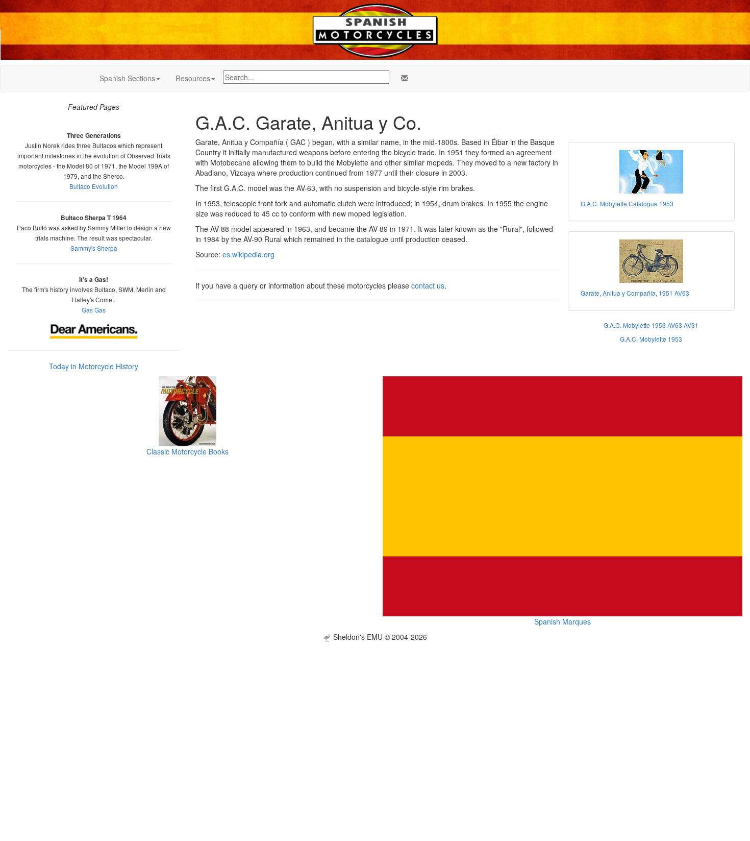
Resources (193, 78)
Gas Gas (94, 309)
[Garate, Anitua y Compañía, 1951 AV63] (651, 261)
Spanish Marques (562, 621)
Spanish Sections (127, 78)
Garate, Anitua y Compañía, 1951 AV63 (635, 293)
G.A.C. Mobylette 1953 (651, 338)
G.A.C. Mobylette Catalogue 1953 (627, 203)
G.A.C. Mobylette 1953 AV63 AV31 (651, 325)
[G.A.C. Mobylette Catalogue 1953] (651, 172)
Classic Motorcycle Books (187, 451)
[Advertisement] (375, 713)
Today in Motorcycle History (93, 366)
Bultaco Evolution (93, 186)
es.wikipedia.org (248, 254)
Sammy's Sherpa (93, 248)
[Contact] (402, 78)
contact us (427, 285)
